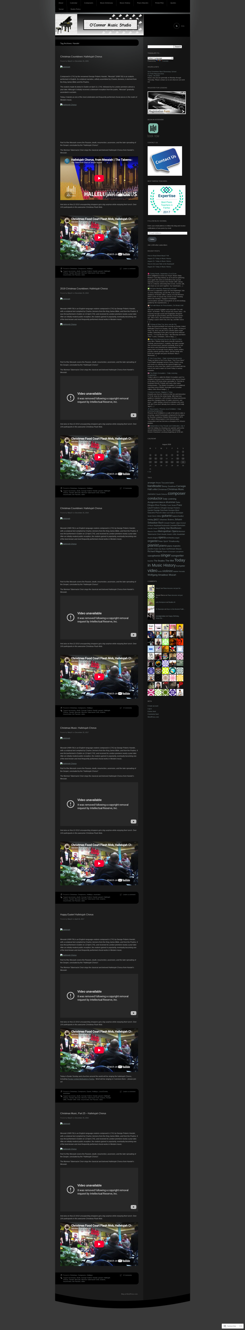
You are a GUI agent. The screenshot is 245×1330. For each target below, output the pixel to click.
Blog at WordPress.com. (129, 1294)
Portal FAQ (159, 3)
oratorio (102, 273)
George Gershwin (161, 510)
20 (166, 462)
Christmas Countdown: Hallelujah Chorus (81, 56)
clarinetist (152, 494)
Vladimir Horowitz (179, 571)
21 (172, 462)
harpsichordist (178, 516)
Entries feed (152, 711)
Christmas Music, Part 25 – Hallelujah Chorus (83, 1113)
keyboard (157, 525)
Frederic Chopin (159, 508)
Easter (89, 1091)
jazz (156, 519)
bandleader (155, 486)
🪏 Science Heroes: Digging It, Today (160, 392)
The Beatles (159, 560)
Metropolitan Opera (168, 531)
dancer (162, 502)
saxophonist (154, 555)
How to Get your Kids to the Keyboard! (161, 264)
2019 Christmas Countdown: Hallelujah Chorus (84, 288)
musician (181, 534)
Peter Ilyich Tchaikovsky (168, 541)
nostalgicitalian (161, 616)
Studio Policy (75, 9)
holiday (150, 520)
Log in (150, 709)
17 (150, 462)
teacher (150, 561)
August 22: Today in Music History (159, 258)
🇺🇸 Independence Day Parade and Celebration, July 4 (166, 426)
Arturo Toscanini (162, 483)
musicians (97, 894)
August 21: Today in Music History (159, 261)
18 (156, 462)
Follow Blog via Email (157, 221)
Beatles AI (171, 602)
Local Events (103, 1091)
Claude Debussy (161, 494)
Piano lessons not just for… (172, 588)
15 (178, 458)
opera (162, 537)
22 (178, 462)
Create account (153, 706)
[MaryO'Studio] (122, 25)
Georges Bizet (173, 510)
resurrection (67, 275)
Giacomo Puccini (155, 513)
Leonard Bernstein (177, 525)
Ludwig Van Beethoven (169, 528)
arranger (151, 482)
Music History (125, 3)
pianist (153, 545)
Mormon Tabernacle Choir (90, 273)
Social (61, 9)
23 (183, 462)
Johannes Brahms (166, 520)
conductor (155, 498)
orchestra (170, 538)
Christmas (73, 268)
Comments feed (153, 714)
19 (161, 462)
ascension (72, 271)
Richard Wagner (155, 551)
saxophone (179, 551)
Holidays (90, 268)
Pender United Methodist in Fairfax (81, 1079)
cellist (154, 489)
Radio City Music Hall (161, 549)
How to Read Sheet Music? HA (158, 256)
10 (150, 458)
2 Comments (127, 488)
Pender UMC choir (73, 1099)
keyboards (166, 525)
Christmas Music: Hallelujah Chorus (78, 728)
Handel (71, 273)
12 (161, 458)
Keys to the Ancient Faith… (176, 609)
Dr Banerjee (160, 609)
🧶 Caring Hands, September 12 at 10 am (162, 274)
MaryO (70, 61)
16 (183, 458)
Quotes (173, 3)
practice (151, 549)
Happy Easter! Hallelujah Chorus (76, 914)
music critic (172, 534)
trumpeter (180, 566)
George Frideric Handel (89, 271)
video (83, 275)
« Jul (149, 471)
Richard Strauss (175, 549)
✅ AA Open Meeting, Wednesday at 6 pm (162, 288)
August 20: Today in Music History (159, 267)
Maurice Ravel (153, 531)
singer (166, 555)
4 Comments (127, 1275)
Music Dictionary (106, 3)
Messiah (78, 273)
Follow (152, 239)
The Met (169, 560)
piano (163, 545)
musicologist (153, 538)
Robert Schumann (169, 551)
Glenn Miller (156, 516)
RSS (182, 26)
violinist (167, 571)
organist (153, 540)
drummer (170, 502)
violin (160, 571)
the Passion (76, 275)
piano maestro (173, 546)
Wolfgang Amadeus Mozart (162, 574)
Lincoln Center (153, 528)
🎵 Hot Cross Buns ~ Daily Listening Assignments (165, 358)
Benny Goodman (169, 486)
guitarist (167, 515)
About (61, 3)
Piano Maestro (142, 3)
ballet (172, 483)
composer (176, 493)
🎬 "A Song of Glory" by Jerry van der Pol (162, 324)
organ (177, 538)
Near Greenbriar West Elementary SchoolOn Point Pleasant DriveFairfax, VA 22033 (162, 74)
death (78, 271)
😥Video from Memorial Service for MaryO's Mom (165, 339)
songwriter (177, 555)
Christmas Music (175, 489)
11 (156, 458)
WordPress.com (153, 717)
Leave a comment (129, 268)
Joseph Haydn (169, 523)
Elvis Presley (160, 505)
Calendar (73, 3)
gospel (100, 271)
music (164, 534)
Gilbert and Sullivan (168, 513)
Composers (88, 3)
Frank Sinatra (171, 505)
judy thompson (161, 602)
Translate (165, 61)
